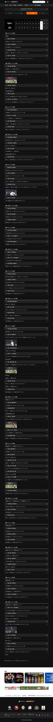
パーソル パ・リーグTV (16, 695)
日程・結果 (24, 695)
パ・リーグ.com (8, 695)
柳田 (10, 85)
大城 (10, 583)
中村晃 (10, 137)
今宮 (10, 66)
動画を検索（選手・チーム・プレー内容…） (39, 2)
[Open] (46, 9)
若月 (10, 167)
